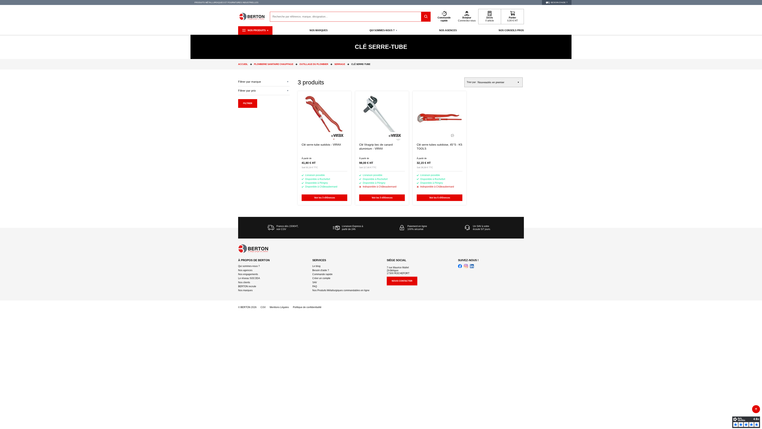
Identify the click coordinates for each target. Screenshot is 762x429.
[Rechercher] (426, 17)
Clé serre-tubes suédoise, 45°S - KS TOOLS (439, 148)
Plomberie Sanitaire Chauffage (273, 64)
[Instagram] (466, 266)
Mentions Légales (279, 307)
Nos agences (245, 270)
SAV (314, 282)
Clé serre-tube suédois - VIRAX (324, 148)
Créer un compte (321, 278)
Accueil (243, 64)
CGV (263, 307)
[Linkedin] (472, 266)
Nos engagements (248, 274)
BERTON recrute (247, 286)
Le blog (316, 266)
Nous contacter (402, 281)
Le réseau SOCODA (249, 278)
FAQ (314, 286)
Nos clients (244, 282)
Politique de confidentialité (307, 307)
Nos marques (245, 290)
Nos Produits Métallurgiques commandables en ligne (340, 290)
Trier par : (472, 82)
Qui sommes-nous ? (249, 266)
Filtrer (247, 103)
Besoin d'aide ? (320, 270)
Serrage (339, 64)
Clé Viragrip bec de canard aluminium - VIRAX (382, 148)
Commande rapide (322, 274)
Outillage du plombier (313, 64)
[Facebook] (460, 266)
